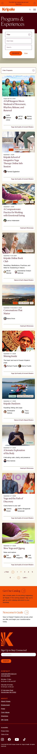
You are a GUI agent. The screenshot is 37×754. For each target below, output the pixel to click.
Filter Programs (7, 70)
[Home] (8, 9)
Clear (26, 53)
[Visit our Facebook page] (9, 739)
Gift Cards (4, 720)
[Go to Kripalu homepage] (7, 639)
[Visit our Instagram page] (2, 739)
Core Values (5, 712)
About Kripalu (5, 701)
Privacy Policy (5, 731)
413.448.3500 (5, 676)
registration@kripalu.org (8, 674)
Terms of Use (4, 734)
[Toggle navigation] (34, 9)
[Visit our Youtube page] (17, 739)
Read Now (19, 4)
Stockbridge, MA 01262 (8, 692)
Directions (4, 716)
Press (3, 709)
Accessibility (4, 727)
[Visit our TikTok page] (24, 739)
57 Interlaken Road (7, 690)
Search (15, 53)
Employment (5, 705)
